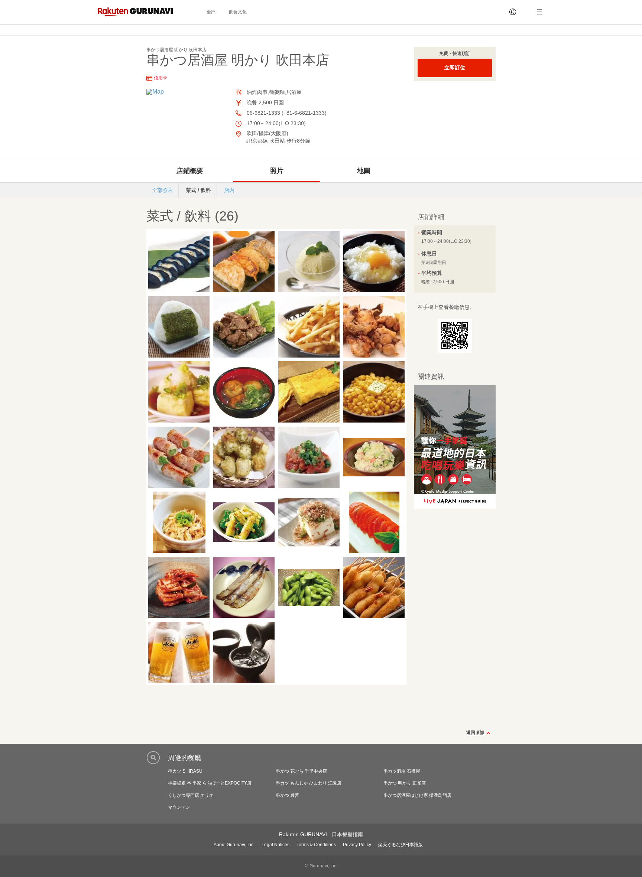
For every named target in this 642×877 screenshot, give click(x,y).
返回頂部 (475, 733)
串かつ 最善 (287, 795)
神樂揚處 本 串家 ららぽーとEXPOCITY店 (210, 783)
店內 (229, 190)
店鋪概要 (189, 171)
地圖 (363, 171)
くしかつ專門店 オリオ (191, 795)
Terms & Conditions (316, 844)
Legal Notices (275, 844)
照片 (276, 171)
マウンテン (179, 807)
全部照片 (162, 190)
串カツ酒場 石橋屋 (401, 771)
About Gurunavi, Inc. (234, 844)
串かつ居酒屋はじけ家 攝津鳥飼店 (417, 795)
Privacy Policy (357, 844)
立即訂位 (454, 68)
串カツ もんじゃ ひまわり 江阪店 (308, 783)
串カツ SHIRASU (185, 771)
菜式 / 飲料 (198, 190)
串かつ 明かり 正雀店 (404, 783)
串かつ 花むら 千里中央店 (301, 771)
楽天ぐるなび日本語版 (400, 844)
